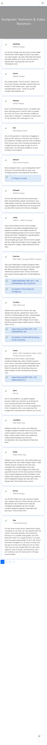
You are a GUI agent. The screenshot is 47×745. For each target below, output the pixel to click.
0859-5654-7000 (11, 678)
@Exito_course (10, 594)
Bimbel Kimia (7, 729)
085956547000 (11, 633)
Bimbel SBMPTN (24, 722)
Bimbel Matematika (9, 725)
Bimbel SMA (6, 722)
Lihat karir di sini (8, 737)
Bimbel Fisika (7, 727)
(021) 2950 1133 (11, 585)
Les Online (23, 727)
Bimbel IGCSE (24, 715)
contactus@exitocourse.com (15, 591)
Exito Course (10, 596)
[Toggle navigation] (43, 3)
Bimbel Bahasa (24, 720)
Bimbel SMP (6, 720)
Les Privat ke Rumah (26, 725)
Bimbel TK (6, 715)
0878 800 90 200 (11, 588)
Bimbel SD (6, 717)
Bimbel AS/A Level (25, 717)
